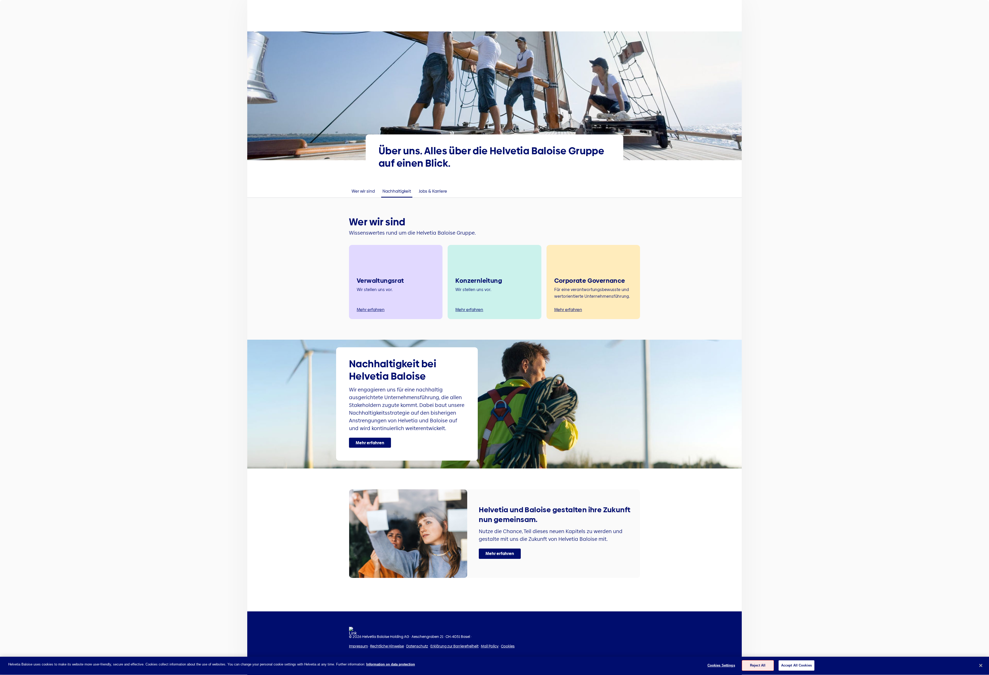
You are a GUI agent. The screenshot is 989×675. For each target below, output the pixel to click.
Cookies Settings (721, 665)
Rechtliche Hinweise (387, 646)
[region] (494, 666)
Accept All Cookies (796, 665)
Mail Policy (490, 646)
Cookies (508, 646)
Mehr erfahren (371, 310)
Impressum (358, 646)
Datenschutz (417, 646)
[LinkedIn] (353, 632)
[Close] (980, 665)
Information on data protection (390, 664)
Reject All (757, 665)
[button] (370, 443)
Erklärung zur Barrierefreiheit (454, 646)
